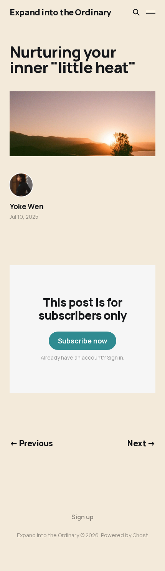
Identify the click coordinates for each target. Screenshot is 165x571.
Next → (141, 443)
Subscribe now (82, 340)
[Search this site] (136, 12)
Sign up (82, 517)
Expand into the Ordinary (60, 12)
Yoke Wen (26, 206)
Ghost (140, 535)
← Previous (31, 443)
